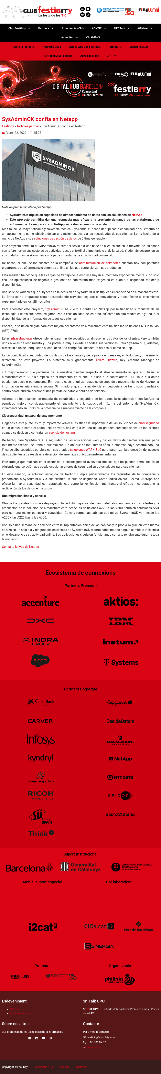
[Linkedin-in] (82, 9)
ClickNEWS (93, 37)
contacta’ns (92, 1047)
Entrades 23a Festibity (58, 55)
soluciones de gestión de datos (55, 238)
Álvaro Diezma (106, 360)
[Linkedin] (36, 1038)
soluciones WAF (81, 450)
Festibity (8, 126)
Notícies (15, 1009)
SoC (98, 450)
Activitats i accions (21, 1013)
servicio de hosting (62, 432)
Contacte (81, 1066)
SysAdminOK (54, 309)
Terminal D (115, 46)
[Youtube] (82, 14)
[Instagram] (88, 14)
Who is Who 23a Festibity (84, 46)
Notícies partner (28, 126)
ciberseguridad (149, 423)
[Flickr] (88, 9)
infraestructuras (21, 338)
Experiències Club (73, 28)
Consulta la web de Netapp (20, 547)
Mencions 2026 (138, 46)
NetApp (137, 215)
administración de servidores (99, 263)
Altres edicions (89, 55)
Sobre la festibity (23, 46)
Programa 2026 (51, 46)
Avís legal (64, 1066)
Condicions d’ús (43, 1066)
